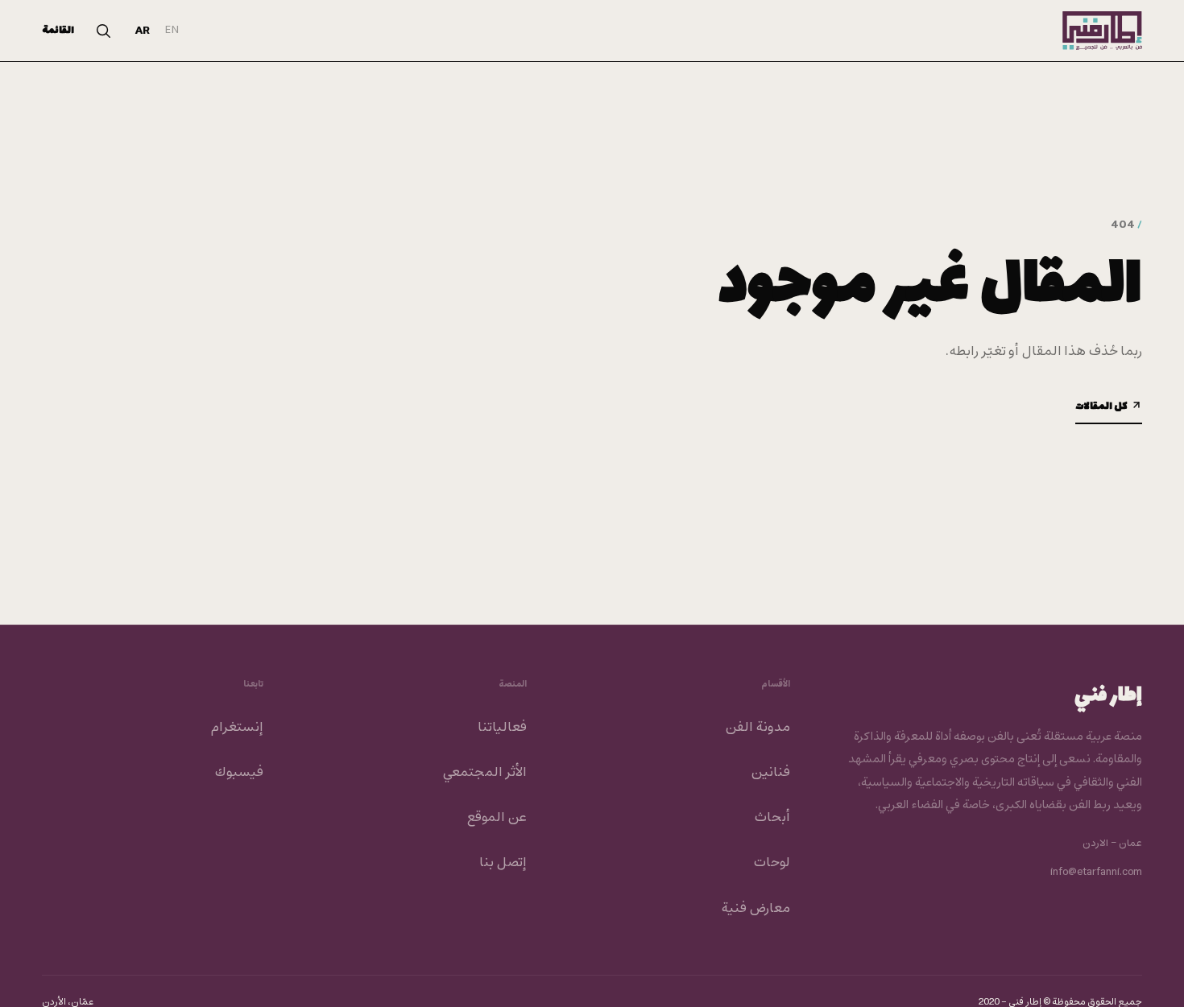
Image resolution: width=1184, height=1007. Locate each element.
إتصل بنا (503, 862)
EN (172, 30)
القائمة (58, 30)
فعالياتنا (502, 727)
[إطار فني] (1102, 30)
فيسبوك (238, 772)
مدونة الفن (757, 727)
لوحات (771, 862)
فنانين (770, 772)
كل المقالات (1101, 406)
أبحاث (772, 817)
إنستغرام (236, 727)
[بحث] (103, 30)
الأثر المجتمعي (484, 772)
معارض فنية (755, 908)
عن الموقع (496, 817)
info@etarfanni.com (1096, 873)
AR (142, 31)
